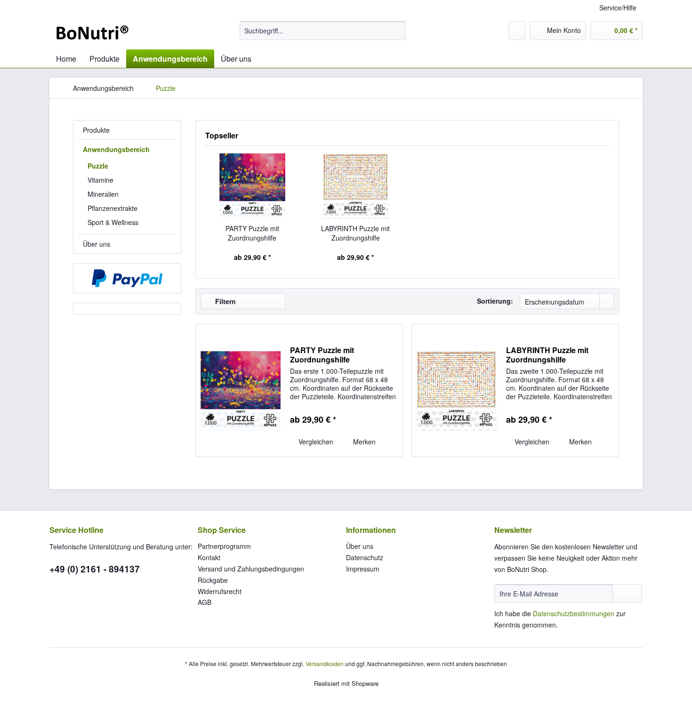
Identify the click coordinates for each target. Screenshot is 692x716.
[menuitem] (323, 30)
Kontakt (209, 557)
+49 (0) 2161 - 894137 (94, 569)
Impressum (362, 568)
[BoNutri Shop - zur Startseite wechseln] (92, 33)
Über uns (96, 244)
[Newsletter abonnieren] (627, 593)
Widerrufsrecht (219, 591)
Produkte (96, 130)
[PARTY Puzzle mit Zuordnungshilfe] (252, 186)
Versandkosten (325, 664)
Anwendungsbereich (116, 149)
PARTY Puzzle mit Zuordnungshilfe (252, 233)
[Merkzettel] (516, 30)
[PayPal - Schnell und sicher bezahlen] (127, 278)
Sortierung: (495, 301)
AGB (204, 602)
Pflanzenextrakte (112, 208)
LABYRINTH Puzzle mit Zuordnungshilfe (355, 233)
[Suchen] (397, 30)
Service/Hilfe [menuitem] (617, 7)
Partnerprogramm (224, 546)
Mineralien (103, 194)
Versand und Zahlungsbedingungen (251, 568)
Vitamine (100, 180)
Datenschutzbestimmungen (573, 613)
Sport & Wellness (113, 222)
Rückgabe (213, 580)
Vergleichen (315, 441)
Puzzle (98, 165)
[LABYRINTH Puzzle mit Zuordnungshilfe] (356, 186)
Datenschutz (364, 557)
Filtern (224, 301)
